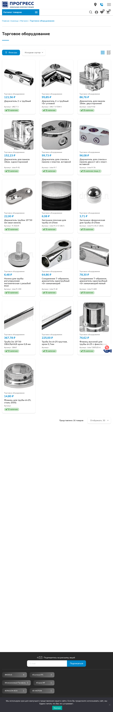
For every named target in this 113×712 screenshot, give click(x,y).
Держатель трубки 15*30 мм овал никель (18, 221)
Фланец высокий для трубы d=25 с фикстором (93, 343)
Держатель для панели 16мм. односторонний (17, 160)
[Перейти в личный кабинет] (96, 12)
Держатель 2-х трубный (17, 101)
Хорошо (57, 708)
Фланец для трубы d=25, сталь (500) (17, 401)
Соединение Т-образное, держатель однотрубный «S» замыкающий (55, 281)
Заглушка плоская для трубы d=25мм (54, 221)
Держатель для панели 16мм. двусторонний (92, 102)
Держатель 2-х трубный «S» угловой (55, 102)
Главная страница (10, 21)
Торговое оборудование (14, 94)
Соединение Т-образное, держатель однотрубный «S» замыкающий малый (93, 281)
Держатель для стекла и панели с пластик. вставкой (56, 160)
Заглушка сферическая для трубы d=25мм (92, 221)
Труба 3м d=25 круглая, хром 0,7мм (54, 343)
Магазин (24, 21)
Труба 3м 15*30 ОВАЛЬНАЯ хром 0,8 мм (17, 343)
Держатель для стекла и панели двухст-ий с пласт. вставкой (93, 162)
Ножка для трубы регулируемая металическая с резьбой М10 (17, 282)
